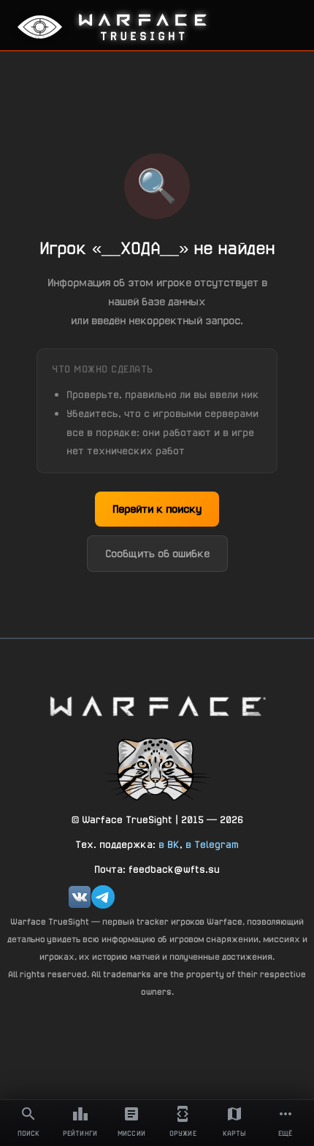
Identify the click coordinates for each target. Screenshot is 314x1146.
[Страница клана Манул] (157, 768)
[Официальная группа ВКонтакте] (79, 897)
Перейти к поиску (157, 509)
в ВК (169, 844)
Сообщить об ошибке (157, 553)
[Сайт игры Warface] (157, 706)
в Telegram (212, 844)
